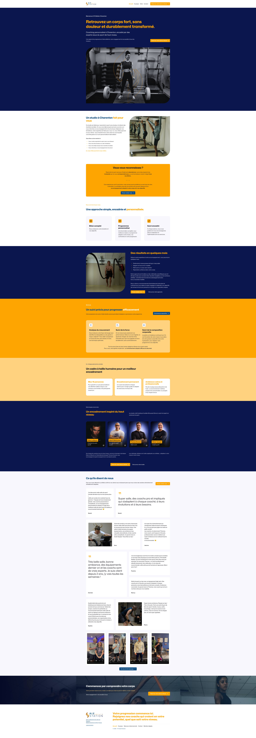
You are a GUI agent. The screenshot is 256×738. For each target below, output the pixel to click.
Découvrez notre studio (138, 464)
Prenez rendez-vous (127, 193)
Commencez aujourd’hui (160, 313)
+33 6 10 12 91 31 (89, 725)
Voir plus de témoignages (127, 669)
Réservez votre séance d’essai (159, 4)
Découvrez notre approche (155, 292)
